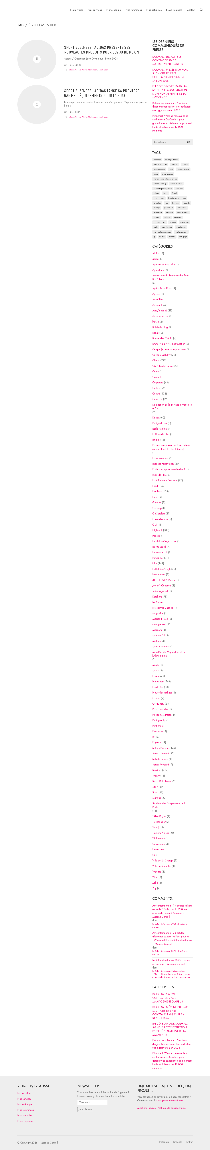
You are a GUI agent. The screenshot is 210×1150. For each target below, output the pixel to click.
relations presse (181, 232)
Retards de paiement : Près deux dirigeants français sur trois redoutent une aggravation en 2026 (171, 106)
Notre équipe (24, 1104)
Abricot (156, 253)
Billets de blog (160, 327)
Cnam (155, 371)
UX (154, 855)
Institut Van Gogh (161, 569)
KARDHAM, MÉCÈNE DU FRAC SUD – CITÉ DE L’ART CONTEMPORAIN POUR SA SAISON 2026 (170, 75)
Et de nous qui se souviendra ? (168, 469)
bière (171, 169)
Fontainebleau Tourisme (177, 198)
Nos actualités (25, 1115)
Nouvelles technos (162, 692)
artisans (185, 164)
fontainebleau (159, 198)
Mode (155, 665)
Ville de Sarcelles (161, 866)
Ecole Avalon (159, 428)
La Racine (157, 602)
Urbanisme (158, 849)
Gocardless (168, 208)
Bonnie (156, 332)
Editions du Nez (160, 434)
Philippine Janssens (162, 714)
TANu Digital (159, 816)
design (165, 193)
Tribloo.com (158, 838)
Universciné (158, 844)
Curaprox (157, 399)
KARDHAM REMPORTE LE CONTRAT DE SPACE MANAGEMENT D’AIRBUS (167, 60)
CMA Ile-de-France (162, 366)
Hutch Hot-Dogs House (164, 541)
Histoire (156, 535)
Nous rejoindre (25, 1121)
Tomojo (156, 827)
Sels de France (160, 759)
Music (155, 670)
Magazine (157, 613)
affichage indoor (171, 159)
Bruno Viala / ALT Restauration (168, 343)
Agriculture (158, 270)
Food (155, 486)
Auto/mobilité (159, 310)
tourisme (172, 236)
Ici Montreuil (181, 208)
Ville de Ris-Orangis (162, 860)
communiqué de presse (163, 188)
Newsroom (92, 69)
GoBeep (157, 508)
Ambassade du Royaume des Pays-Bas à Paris (170, 277)
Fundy (155, 497)
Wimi (155, 877)
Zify (154, 888)
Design (156, 417)
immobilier (158, 212)
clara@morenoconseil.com (170, 1100)
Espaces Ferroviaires (163, 463)
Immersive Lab (159, 552)
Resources (157, 731)
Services (156, 770)
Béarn (156, 174)
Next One (173, 222)
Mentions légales (146, 1108)
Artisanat (157, 305)
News (84, 69)
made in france (182, 212)
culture (156, 193)
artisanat (174, 164)
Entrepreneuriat (160, 458)
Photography (159, 720)
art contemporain (160, 164)
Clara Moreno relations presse (165, 179)
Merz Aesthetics (161, 646)
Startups (156, 797)
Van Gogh (183, 236)
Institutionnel (158, 574)
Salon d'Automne (161, 748)
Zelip (155, 882)
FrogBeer (175, 203)
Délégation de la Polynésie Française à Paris (172, 406)
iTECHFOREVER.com (163, 580)
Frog (166, 203)
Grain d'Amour (160, 519)
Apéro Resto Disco (162, 288)
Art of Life (157, 299)
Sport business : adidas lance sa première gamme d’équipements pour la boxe (101, 93)
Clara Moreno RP (160, 184)
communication (176, 184)
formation (157, 203)
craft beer (179, 188)
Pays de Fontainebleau (162, 232)
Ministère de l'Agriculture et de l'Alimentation (169, 653)
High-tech (157, 530)
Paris (156, 227)
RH (154, 737)
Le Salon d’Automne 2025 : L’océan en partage (170, 925)
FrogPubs (186, 203)
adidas (71, 69)
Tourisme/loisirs (160, 833)
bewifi (155, 321)
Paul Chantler (167, 227)
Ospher (156, 698)
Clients (78, 69)
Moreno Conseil (160, 222)
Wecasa (156, 871)
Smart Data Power (162, 781)
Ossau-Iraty (184, 222)
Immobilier (157, 558)
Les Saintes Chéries (162, 607)
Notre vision (23, 1093)
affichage (157, 159)
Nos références (25, 1110)
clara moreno (167, 174)
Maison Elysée (160, 618)
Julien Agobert (160, 591)
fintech (174, 193)
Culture (156, 388)
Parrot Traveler (160, 709)
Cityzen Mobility (161, 355)
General (156, 502)
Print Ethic (157, 725)
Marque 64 (158, 635)
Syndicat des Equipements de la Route (169, 805)
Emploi (156, 439)
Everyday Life (159, 474)
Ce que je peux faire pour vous (169, 349)
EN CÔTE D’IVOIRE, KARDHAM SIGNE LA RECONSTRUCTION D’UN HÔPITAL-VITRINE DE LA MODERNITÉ (170, 92)
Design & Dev (159, 423)
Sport (101, 69)
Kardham (169, 212)
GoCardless (158, 513)
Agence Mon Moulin (163, 264)
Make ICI (157, 217)
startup (162, 236)
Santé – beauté (160, 753)
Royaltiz (156, 742)
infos (154, 563)
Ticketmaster (159, 821)
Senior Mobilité (160, 764)
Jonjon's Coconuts (161, 585)
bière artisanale (183, 169)
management (159, 624)
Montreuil (178, 217)
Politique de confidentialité (172, 1108)
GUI (154, 524)
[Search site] (201, 10)
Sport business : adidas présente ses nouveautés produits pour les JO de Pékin (101, 50)
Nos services (24, 1098)
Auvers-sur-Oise (159, 169)
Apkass (156, 294)
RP (154, 236)
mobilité (167, 217)
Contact (156, 377)
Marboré (157, 630)
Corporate (157, 382)
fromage (157, 208)
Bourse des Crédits (162, 338)
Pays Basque (181, 227)
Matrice (156, 641)
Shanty (156, 775)
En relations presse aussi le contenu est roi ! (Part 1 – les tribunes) (171, 447)
